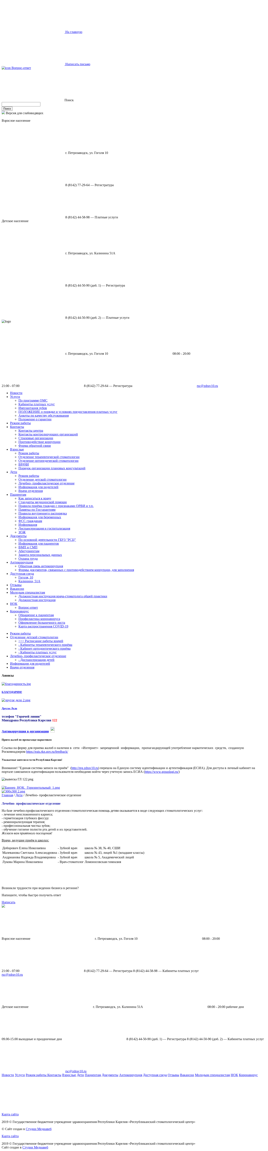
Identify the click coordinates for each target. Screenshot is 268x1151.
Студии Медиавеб (39, 1129)
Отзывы (16, 585)
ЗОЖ (22, 532)
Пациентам (18, 494)
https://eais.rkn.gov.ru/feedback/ (47, 751)
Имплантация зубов (32, 408)
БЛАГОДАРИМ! (12, 692)
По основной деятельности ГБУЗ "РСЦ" (47, 540)
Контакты (17, 427)
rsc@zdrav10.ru (207, 386)
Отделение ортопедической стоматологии (48, 460)
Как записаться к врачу (34, 498)
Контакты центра (30, 430)
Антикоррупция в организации (25, 731)
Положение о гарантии (35, 419)
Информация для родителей (38, 487)
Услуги (15, 396)
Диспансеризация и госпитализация (44, 528)
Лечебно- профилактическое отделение (46, 483)
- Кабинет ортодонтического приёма (44, 648)
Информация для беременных (39, 517)
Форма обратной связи (34, 445)
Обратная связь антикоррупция (40, 566)
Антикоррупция (21, 562)
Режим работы (20, 423)
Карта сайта (10, 1114)
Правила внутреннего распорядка (42, 513)
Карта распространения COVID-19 (43, 626)
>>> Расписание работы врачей (40, 641)
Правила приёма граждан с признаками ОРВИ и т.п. (56, 506)
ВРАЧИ (23, 464)
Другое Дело (9, 708)
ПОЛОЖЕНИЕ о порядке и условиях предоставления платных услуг (67, 412)
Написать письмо (77, 64)
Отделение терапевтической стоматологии (49, 457)
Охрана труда (28, 558)
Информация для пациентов (38, 543)
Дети (13, 472)
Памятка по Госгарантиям (36, 509)
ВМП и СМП (27, 547)
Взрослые (17, 449)
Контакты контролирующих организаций (48, 434)
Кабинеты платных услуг (36, 404)
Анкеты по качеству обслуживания (43, 415)
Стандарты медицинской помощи (42, 502)
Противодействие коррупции (39, 442)
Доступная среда (22, 573)
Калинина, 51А (29, 581)
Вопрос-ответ (21, 68)
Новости (16, 393)
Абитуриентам (28, 551)
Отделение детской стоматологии (42, 479)
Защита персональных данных (40, 555)
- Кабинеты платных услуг (37, 652)
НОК (13, 604)
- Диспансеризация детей (36, 660)
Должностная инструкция (36, 600)
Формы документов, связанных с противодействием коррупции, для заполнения (76, 570)
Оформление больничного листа (41, 622)
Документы (18, 536)
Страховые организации (35, 438)
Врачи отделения (30, 491)
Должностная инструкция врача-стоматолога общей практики (62, 596)
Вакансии (17, 588)
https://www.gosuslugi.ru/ (162, 771)
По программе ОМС (33, 400)
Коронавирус (19, 611)
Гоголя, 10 (25, 577)
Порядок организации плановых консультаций (51, 468)
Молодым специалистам (27, 592)
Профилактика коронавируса (39, 619)
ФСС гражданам (30, 521)
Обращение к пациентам (36, 615)
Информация (27, 524)
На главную (73, 32)
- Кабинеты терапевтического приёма (45, 645)
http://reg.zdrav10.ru (84, 768)
